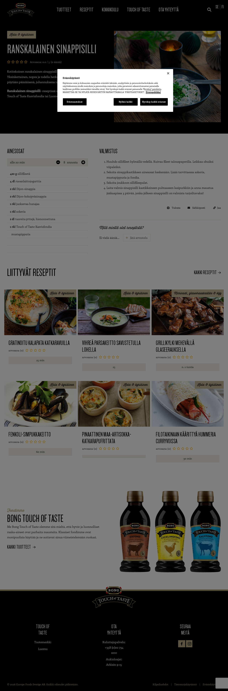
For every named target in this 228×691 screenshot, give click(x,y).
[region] (115, 90)
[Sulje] (168, 73)
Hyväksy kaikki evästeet (154, 101)
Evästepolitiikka (153, 92)
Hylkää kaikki (125, 101)
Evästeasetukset (75, 101)
